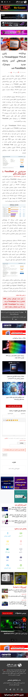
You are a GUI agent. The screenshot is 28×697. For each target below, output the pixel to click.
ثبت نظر (4, 455)
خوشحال (9, 420)
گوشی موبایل (7, 536)
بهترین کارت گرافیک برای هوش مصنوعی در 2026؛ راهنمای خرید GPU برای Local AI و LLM (17, 509)
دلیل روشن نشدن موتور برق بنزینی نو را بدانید (17, 597)
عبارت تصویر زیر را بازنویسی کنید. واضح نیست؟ (15, 439)
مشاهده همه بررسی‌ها (7, 613)
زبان (13, 420)
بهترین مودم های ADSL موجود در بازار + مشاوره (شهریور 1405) (17, 522)
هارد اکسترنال (7, 568)
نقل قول (4, 420)
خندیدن (8, 420)
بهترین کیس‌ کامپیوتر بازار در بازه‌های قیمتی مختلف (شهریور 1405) (17, 516)
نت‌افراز (5, 670)
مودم (7, 560)
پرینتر (20, 560)
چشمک (17, 420)
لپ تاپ (7, 544)
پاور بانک (7, 552)
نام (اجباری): (23, 413)
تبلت (21, 544)
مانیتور (20, 552)
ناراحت (15, 420)
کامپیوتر (20, 536)
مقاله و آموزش (24, 588)
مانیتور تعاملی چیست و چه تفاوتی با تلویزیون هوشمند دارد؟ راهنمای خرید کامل (17, 603)
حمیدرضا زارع (23, 72)
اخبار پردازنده (6, 40)
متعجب (11, 420)
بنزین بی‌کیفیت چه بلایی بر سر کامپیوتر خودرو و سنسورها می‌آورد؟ (17, 591)
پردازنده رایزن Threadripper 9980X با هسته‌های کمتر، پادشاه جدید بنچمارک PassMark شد (14, 61)
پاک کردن (6, 420)
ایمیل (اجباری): (10, 413)
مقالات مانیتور (24, 600)
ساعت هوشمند (20, 568)
